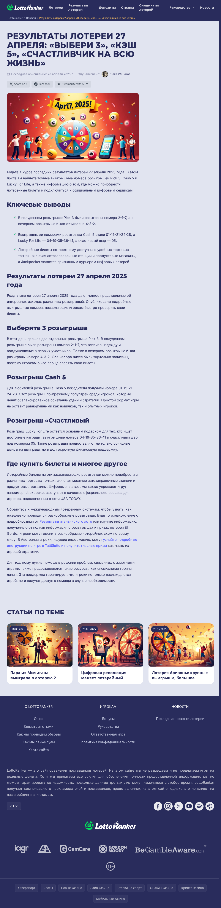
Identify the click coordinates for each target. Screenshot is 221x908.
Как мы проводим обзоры (39, 734)
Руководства (180, 7)
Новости (207, 7)
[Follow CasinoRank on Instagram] (168, 806)
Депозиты (107, 7)
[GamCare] (75, 849)
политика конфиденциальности (108, 742)
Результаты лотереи (78, 7)
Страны (127, 7)
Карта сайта (38, 749)
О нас (38, 718)
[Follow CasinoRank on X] (178, 806)
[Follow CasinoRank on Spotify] (199, 806)
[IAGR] (22, 849)
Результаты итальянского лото (65, 521)
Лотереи (56, 7)
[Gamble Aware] (171, 849)
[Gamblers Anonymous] (44, 849)
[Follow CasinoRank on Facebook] (158, 806)
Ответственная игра (108, 734)
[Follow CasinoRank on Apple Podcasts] (209, 806)
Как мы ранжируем (39, 742)
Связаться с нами (39, 726)
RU (12, 806)
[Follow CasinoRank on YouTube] (189, 806)
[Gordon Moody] (113, 849)
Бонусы (108, 718)
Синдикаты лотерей (149, 7)
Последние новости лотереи (180, 718)
